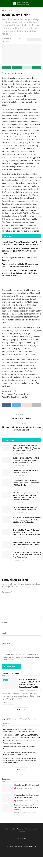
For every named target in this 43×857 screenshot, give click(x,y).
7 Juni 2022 (16, 38)
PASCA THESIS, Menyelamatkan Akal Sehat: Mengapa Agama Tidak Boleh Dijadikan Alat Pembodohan (27, 520)
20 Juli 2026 (17, 525)
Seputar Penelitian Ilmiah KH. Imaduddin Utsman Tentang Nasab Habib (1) (26, 807)
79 (26, 513)
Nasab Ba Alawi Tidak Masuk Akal (26, 785)
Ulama (34, 719)
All (4, 719)
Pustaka (21, 719)
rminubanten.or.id (30, 846)
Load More (21, 709)
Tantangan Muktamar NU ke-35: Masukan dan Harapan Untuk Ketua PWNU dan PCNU (26, 483)
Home (4, 10)
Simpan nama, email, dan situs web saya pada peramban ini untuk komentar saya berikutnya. (21, 657)
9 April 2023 (29, 800)
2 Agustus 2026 (18, 502)
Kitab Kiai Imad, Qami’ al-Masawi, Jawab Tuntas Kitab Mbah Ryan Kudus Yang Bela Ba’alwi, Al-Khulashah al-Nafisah (20, 273)
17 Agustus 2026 (19, 465)
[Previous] (19, 282)
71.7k (36, 788)
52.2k (36, 800)
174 (24, 537)
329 (26, 502)
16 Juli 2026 (17, 537)
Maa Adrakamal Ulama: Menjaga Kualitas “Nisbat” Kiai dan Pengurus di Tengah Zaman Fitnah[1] (26, 448)
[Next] (23, 282)
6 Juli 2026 (17, 560)
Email (5, 633)
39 (27, 465)
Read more (8, 703)
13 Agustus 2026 (19, 476)
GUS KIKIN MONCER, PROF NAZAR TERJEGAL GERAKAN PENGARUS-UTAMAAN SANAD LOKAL (20, 251)
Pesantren (6, 723)
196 (23, 560)
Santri (27, 719)
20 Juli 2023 (28, 788)
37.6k (34, 813)
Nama (5, 622)
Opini (10, 10)
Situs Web (6, 644)
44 (27, 488)
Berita (8, 719)
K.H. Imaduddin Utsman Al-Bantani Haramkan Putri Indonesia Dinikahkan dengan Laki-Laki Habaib (26, 532)
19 (27, 453)
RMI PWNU (14, 846)
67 (27, 476)
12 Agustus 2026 (19, 488)
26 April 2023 (26, 813)
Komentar (7, 592)
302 (24, 547)
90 (24, 525)
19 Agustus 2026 (19, 453)
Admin (6, 38)
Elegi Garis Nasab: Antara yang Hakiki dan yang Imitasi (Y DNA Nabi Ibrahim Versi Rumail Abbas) (27, 554)
